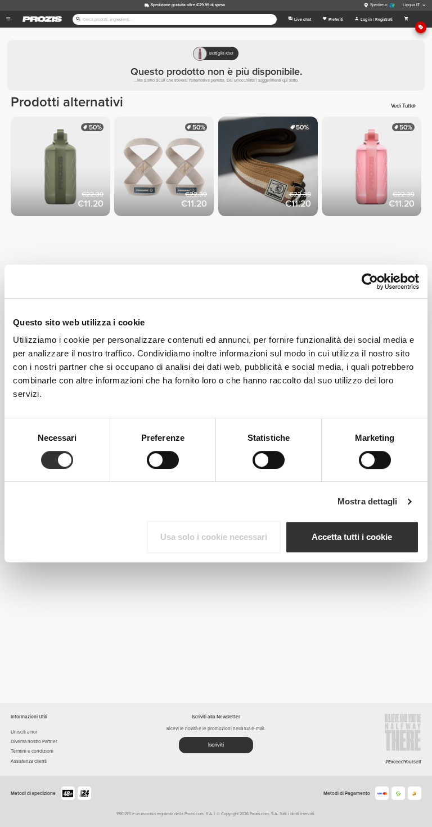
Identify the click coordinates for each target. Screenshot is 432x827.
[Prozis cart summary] (407, 19)
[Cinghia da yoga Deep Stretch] (270, 168)
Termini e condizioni (32, 751)
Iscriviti (216, 744)
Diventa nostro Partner (34, 741)
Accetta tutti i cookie (352, 537)
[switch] (163, 460)
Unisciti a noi (24, 732)
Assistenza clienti (29, 761)
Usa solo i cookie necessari (213, 537)
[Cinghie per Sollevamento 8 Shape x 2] (166, 168)
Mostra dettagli (368, 501)
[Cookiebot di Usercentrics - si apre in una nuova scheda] (370, 281)
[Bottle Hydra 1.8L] (62, 168)
